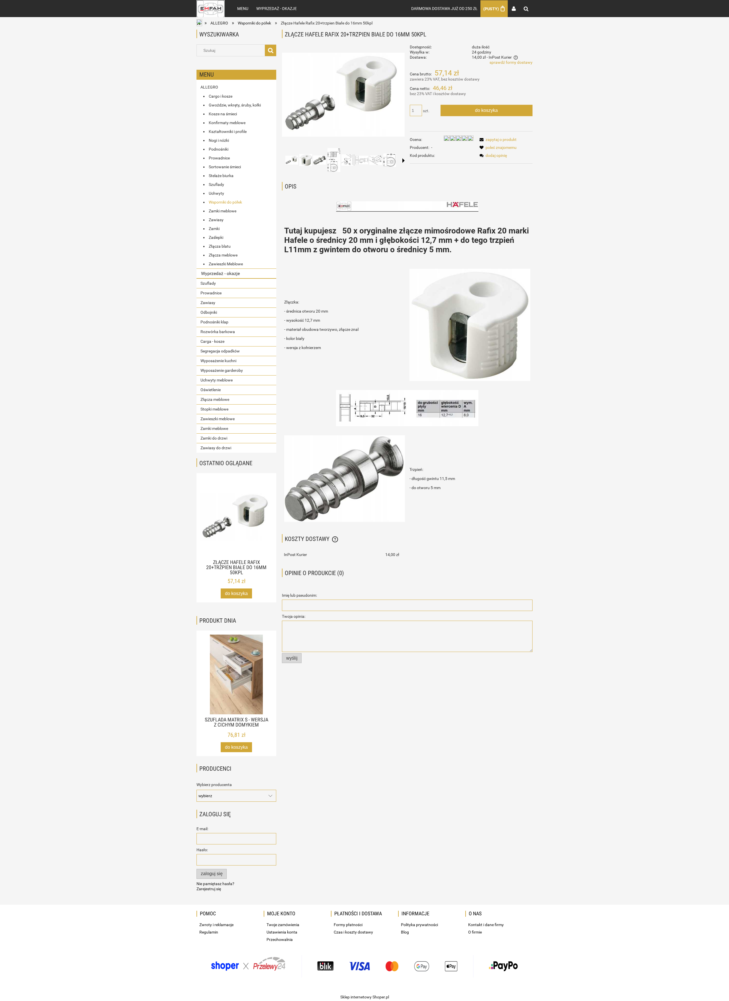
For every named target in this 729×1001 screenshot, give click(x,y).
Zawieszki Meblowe (226, 264)
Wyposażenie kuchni (218, 360)
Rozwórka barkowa (217, 331)
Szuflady (216, 184)
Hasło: (202, 850)
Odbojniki (208, 312)
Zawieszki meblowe (217, 419)
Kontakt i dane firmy (486, 924)
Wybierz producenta (214, 785)
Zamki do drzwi (213, 438)
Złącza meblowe (223, 255)
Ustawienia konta (282, 932)
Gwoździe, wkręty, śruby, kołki (235, 105)
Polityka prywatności (419, 924)
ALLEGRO (209, 87)
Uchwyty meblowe (216, 380)
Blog (405, 932)
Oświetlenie (210, 389)
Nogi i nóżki (219, 140)
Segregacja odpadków (220, 351)
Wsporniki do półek (225, 202)
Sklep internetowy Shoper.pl (364, 997)
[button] (403, 160)
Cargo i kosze (220, 96)
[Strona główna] (210, 8)
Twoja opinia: (293, 616)
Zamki (214, 228)
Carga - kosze (212, 341)
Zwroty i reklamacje (216, 924)
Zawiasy (216, 220)
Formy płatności (348, 924)
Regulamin (208, 932)
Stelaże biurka (221, 175)
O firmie (475, 932)
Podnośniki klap (214, 322)
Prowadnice (219, 158)
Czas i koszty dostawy (353, 932)
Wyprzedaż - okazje (220, 273)
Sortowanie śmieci (225, 167)
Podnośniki (218, 149)
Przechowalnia (280, 939)
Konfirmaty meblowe (227, 122)
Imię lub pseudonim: (299, 595)
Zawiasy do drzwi (215, 448)
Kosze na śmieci (223, 114)
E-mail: (202, 828)
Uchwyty (216, 193)
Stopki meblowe (214, 409)
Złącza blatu (220, 246)
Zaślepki (216, 237)
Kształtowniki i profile (228, 131)
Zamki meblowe (222, 211)
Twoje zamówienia (283, 924)
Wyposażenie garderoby (221, 370)
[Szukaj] (270, 50)
